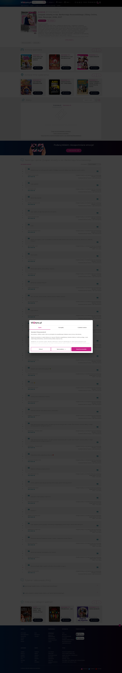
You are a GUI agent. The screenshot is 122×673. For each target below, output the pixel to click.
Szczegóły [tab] (61, 327)
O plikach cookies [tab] (82, 327)
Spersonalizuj (60, 349)
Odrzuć (41, 349)
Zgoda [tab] (39, 327)
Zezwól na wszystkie (81, 349)
